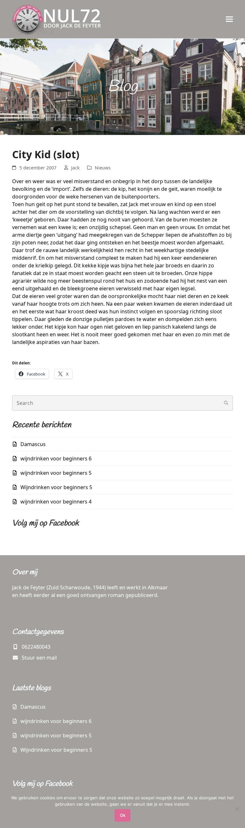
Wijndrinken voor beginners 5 (56, 487)
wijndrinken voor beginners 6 (56, 458)
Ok (122, 815)
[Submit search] (226, 403)
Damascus (33, 444)
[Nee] (237, 809)
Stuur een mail (39, 657)
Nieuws (103, 168)
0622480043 (36, 646)
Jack (75, 168)
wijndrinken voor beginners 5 (56, 472)
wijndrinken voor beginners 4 (56, 501)
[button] (229, 19)
